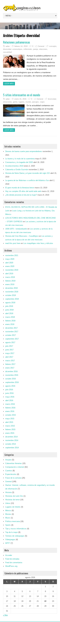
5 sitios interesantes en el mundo (21, 95)
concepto (52, 46)
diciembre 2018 (11, 288)
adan (8, 46)
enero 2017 (9, 368)
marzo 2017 (10, 361)
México (8, 510)
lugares (21, 102)
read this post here (12, 243)
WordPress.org (11, 566)
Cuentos (8, 471)
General (41, 46)
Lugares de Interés (12, 507)
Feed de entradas (12, 559)
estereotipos (17, 49)
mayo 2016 (9, 397)
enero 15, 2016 (20, 99)
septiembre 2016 (12, 382)
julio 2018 (9, 306)
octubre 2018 (10, 295)
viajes (42, 102)
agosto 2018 (10, 303)
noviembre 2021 (11, 255)
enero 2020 (9, 266)
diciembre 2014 (11, 437)
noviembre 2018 (11, 292)
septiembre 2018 (12, 299)
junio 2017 (9, 350)
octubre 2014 (10, 444)
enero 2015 (9, 433)
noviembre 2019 (11, 270)
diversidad (7, 49)
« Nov (5, 615)
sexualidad (7, 52)
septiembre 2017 (12, 339)
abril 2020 (9, 263)
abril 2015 (9, 422)
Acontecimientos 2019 (14, 166)
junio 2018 (9, 310)
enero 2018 (9, 324)
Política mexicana (12, 521)
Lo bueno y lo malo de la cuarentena (20, 159)
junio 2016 (9, 393)
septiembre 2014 (12, 448)
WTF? (7, 543)
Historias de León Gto (14, 496)
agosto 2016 (10, 386)
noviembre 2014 (11, 440)
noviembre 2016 (11, 375)
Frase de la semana (13, 478)
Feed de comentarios (13, 562)
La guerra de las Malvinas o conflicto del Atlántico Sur (27, 180)
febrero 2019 (10, 281)
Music (7, 518)
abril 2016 (9, 400)
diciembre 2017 (11, 328)
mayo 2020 (9, 259)
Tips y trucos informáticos (15, 529)
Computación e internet (14, 467)
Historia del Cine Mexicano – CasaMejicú (22, 236)
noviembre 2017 (11, 332)
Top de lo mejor (11, 532)
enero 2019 (9, 284)
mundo (28, 102)
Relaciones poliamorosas (16, 42)
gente (15, 102)
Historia (8, 492)
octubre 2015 (10, 415)
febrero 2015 (10, 429)
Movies (8, 514)
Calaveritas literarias (13, 463)
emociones (7, 102)
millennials (27, 49)
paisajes (35, 102)
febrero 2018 (10, 321)
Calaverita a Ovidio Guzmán (16, 169)
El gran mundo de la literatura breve (19, 188)
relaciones (43, 49)
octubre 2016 (10, 379)
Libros (7, 503)
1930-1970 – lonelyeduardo (16, 229)
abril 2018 (9, 313)
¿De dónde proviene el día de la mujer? (21, 195)
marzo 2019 (10, 277)
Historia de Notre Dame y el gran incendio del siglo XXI (27, 173)
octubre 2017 (10, 335)
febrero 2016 (10, 408)
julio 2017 (9, 346)
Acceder (8, 555)
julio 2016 (9, 390)
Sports (8, 525)
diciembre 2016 (11, 371)
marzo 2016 (10, 404)
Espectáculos (10, 474)
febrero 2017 (10, 364)
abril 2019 (9, 274)
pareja (35, 49)
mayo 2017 (9, 353)
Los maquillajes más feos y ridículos (38, 243)
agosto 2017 (10, 342)
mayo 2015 (9, 419)
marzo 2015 (10, 426)
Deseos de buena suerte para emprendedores (23, 151)
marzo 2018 (10, 317)
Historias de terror (12, 500)
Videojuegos (10, 539)
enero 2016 (9, 411)
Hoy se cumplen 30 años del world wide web (23, 191)
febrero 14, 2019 (20, 46)
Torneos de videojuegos (14, 536)
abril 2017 (9, 357)
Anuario (8, 460)
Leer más (9, 84)
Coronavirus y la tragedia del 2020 (19, 162)
